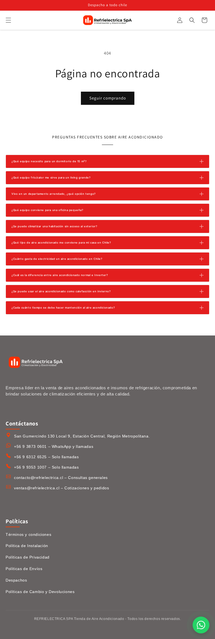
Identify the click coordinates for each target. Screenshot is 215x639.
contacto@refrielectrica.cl (38, 477)
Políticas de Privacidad (28, 557)
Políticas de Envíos (24, 568)
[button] (8, 20)
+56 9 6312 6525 (30, 457)
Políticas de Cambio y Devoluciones (40, 591)
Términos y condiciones (28, 534)
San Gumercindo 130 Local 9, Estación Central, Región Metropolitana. (82, 436)
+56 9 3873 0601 (30, 446)
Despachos (16, 580)
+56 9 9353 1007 (30, 467)
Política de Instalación (27, 545)
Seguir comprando (107, 98)
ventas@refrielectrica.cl (36, 488)
